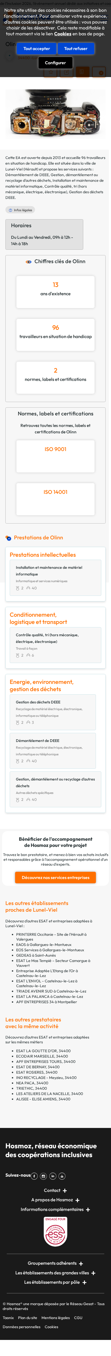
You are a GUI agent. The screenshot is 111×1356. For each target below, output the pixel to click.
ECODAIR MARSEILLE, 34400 (42, 1056)
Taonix (8, 1317)
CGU (78, 1317)
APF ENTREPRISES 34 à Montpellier (46, 1001)
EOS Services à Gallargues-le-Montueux (50, 950)
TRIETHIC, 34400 (31, 1088)
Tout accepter (36, 48)
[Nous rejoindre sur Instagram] (44, 1176)
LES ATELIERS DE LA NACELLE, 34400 (49, 1093)
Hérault (31, 169)
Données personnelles (21, 1326)
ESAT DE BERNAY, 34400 (38, 1067)
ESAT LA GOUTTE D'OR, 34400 (43, 1050)
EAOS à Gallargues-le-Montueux (43, 944)
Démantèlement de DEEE (27, 174)
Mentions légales (55, 1317)
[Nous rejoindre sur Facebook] (35, 1176)
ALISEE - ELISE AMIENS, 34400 (43, 1099)
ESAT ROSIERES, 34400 (36, 1072)
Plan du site (27, 1317)
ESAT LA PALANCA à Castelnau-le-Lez (49, 996)
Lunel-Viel (14, 169)
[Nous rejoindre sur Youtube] (63, 1176)
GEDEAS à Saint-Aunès (36, 955)
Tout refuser (76, 48)
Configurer (55, 62)
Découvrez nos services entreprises (55, 877)
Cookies (62, 34)
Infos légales (23, 210)
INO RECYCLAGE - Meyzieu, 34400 (46, 1077)
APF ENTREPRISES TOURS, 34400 (45, 1061)
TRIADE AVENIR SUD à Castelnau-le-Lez (51, 991)
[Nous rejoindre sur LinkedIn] (53, 1176)
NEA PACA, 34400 (32, 1083)
